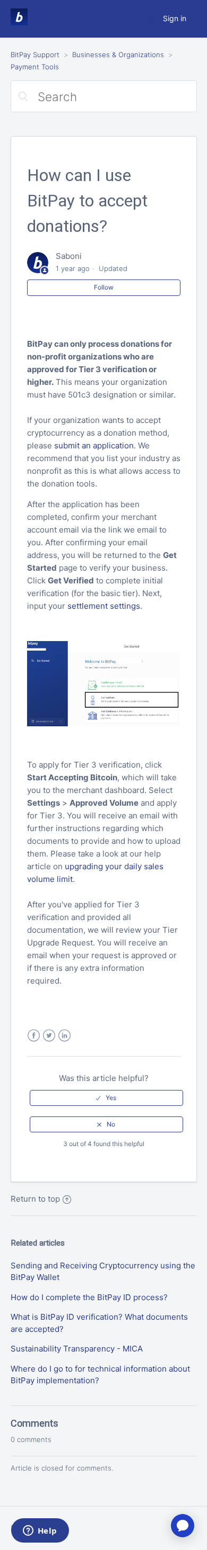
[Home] (19, 22)
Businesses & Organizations (118, 54)
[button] (106, 1098)
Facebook (33, 1035)
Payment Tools (35, 66)
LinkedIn (64, 1035)
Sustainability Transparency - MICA (77, 1349)
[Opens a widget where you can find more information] (40, 1531)
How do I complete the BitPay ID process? (89, 1297)
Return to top (35, 1199)
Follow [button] (104, 287)
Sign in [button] (174, 18)
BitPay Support (35, 54)
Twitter (49, 1035)
